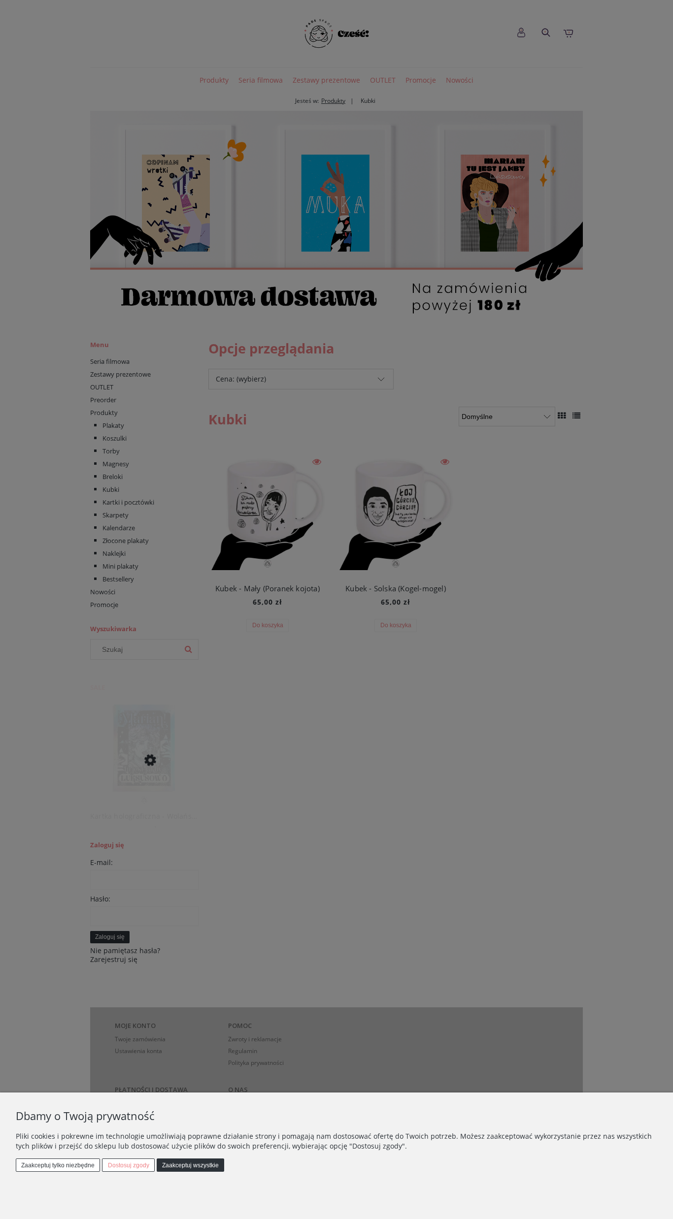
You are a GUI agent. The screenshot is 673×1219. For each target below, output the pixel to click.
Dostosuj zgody (128, 1165)
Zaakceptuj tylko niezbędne (58, 1165)
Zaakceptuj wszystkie (190, 1165)
